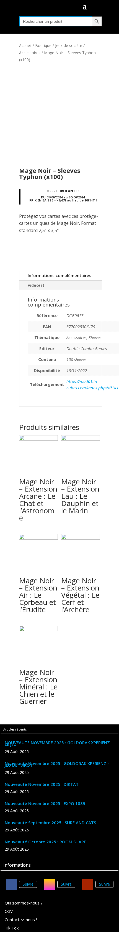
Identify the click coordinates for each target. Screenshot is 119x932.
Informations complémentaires (59, 275)
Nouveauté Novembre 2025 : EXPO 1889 (45, 803)
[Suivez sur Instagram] (49, 884)
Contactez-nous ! (21, 920)
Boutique (43, 45)
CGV (9, 911)
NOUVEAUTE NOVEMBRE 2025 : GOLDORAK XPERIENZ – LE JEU (59, 743)
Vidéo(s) (36, 285)
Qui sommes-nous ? (24, 903)
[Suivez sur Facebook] (11, 884)
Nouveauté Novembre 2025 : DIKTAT (42, 784)
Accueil (25, 45)
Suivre (28, 884)
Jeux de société (68, 45)
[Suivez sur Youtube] (87, 884)
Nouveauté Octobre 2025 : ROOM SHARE (45, 841)
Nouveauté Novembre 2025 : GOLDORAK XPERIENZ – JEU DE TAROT (57, 764)
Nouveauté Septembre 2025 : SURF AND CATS (50, 822)
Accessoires (29, 52)
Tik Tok (12, 928)
